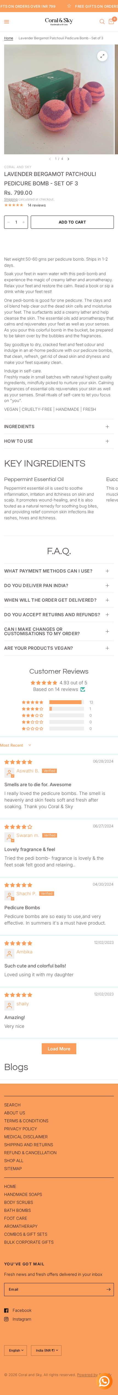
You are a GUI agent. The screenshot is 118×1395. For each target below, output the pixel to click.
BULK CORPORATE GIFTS (29, 1242)
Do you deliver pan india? (36, 585)
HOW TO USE (18, 441)
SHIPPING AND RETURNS (28, 1144)
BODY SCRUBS (18, 1202)
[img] (18, 762)
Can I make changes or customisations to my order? (42, 631)
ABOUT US (14, 1112)
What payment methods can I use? (48, 571)
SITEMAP (13, 1168)
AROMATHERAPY (21, 1226)
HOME (10, 1186)
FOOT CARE (15, 1218)
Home (8, 38)
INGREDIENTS (19, 426)
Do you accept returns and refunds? (52, 614)
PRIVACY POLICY (20, 1128)
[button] (33, 702)
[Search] (102, 21)
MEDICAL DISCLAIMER (26, 1136)
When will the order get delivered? (50, 600)
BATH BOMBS (17, 1210)
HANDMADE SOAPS (23, 1194)
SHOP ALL (13, 1160)
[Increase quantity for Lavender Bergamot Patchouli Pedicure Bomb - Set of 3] (23, 222)
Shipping (11, 199)
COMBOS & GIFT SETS (25, 1234)
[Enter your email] (108, 1289)
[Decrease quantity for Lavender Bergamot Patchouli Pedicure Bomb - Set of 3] (8, 222)
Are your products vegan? (38, 648)
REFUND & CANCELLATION (30, 1152)
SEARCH (12, 1104)
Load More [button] (59, 1048)
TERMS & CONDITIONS (26, 1120)
